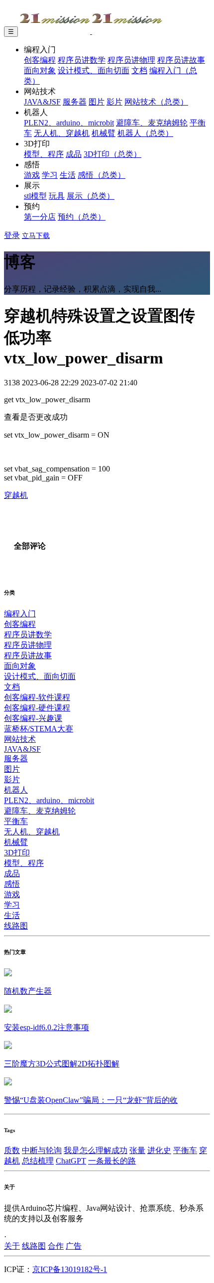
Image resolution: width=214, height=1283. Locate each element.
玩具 (57, 196)
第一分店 (40, 217)
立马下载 (36, 235)
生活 (68, 175)
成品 (74, 154)
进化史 (159, 1150)
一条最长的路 (112, 1161)
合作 (56, 1246)
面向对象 (40, 70)
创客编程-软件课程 (37, 697)
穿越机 (16, 495)
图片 (97, 102)
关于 (12, 1246)
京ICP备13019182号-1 (69, 1269)
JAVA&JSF (42, 102)
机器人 (16, 790)
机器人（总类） (145, 133)
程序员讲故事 (181, 60)
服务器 (75, 102)
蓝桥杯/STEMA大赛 (38, 728)
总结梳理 (38, 1161)
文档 (139, 70)
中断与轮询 (42, 1150)
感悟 (12, 884)
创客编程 (40, 60)
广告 (74, 1246)
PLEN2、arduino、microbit (69, 122)
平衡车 (16, 821)
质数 (12, 1150)
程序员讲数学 (82, 60)
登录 (12, 235)
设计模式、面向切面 (93, 70)
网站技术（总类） (156, 102)
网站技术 (20, 739)
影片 (114, 102)
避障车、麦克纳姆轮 (152, 122)
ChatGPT (71, 1161)
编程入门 (20, 613)
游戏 (32, 175)
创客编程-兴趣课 (33, 718)
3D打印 (17, 852)
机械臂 (103, 133)
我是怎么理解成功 (95, 1150)
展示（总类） (90, 196)
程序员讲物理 (131, 60)
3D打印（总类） (112, 154)
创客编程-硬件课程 (37, 707)
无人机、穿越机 (62, 133)
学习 (50, 175)
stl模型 (35, 196)
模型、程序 (44, 154)
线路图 (16, 926)
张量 (137, 1150)
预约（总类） (82, 217)
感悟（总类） (101, 175)
